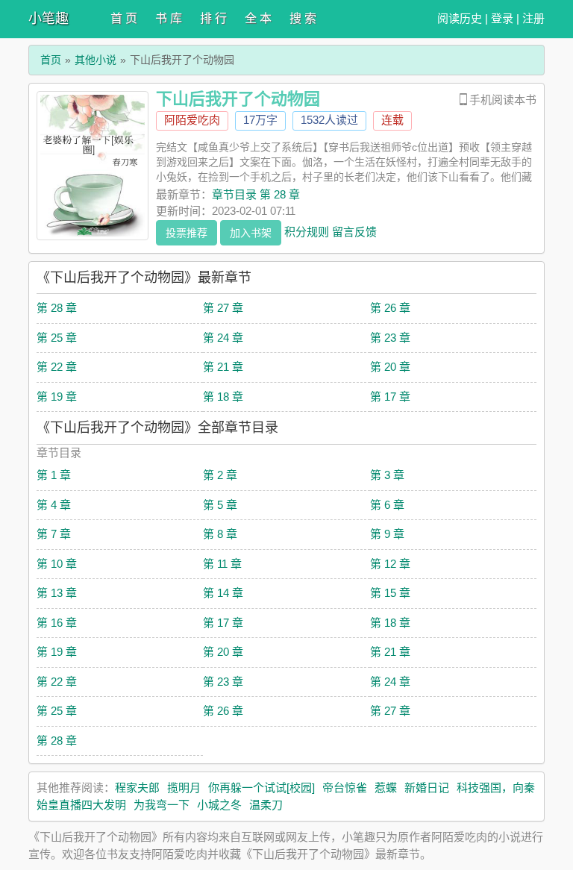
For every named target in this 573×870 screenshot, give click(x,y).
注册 (533, 18)
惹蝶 (386, 787)
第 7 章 (54, 534)
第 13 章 (57, 592)
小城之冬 (219, 804)
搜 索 (302, 18)
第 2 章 (220, 475)
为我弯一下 (162, 804)
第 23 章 (390, 337)
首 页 (123, 18)
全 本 (258, 18)
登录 (502, 18)
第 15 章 (390, 592)
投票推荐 (186, 233)
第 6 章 (387, 504)
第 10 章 (57, 563)
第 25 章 (57, 337)
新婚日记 (426, 787)
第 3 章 (387, 475)
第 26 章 (390, 307)
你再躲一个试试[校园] (261, 787)
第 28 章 (57, 307)
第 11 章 (222, 563)
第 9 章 (387, 534)
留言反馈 (354, 231)
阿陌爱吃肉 (192, 119)
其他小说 (95, 60)
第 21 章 (223, 366)
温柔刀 (266, 804)
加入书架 (251, 233)
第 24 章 (223, 337)
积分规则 (306, 231)
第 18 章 (223, 396)
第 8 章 (220, 534)
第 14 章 (223, 592)
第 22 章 (57, 366)
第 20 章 (390, 366)
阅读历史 (459, 18)
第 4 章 (54, 504)
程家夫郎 (137, 787)
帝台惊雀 (344, 787)
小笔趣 (48, 18)
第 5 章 (220, 504)
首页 (50, 60)
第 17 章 (390, 396)
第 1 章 (54, 475)
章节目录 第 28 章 (256, 194)
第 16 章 (57, 622)
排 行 (213, 18)
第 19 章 (57, 396)
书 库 (168, 18)
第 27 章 (223, 307)
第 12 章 (390, 563)
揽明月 (184, 787)
